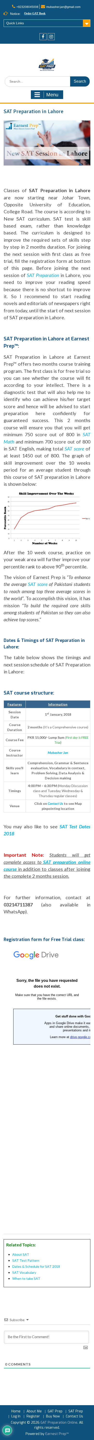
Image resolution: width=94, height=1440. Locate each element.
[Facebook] (43, 36)
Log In (15, 1416)
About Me (34, 1411)
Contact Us (74, 1416)
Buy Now (53, 1416)
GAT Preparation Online (58, 1422)
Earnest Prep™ (57, 1434)
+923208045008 (27, 7)
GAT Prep (55, 1411)
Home (15, 1411)
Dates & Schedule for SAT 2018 (36, 1266)
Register (33, 1416)
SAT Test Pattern (25, 1260)
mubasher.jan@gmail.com (63, 7)
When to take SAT (26, 1278)
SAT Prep (75, 1411)
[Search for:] (47, 81)
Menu (52, 94)
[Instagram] (51, 36)
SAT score (37, 584)
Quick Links (15, 23)
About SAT (20, 1254)
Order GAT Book (35, 13)
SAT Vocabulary (24, 1272)
